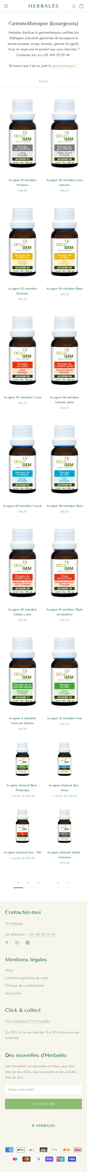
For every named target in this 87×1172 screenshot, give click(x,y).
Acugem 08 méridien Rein (64, 506)
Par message (14, 923)
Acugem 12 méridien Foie (64, 718)
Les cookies (13, 993)
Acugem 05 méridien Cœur (23, 397)
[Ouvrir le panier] (81, 6)
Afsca (9, 970)
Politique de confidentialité (24, 985)
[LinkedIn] (27, 942)
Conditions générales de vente (26, 977)
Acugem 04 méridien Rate (64, 288)
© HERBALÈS (43, 1126)
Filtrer (43, 81)
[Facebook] (6, 942)
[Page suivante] (68, 883)
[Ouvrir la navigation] (6, 6)
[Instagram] (17, 942)
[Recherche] (74, 6)
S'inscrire (43, 1104)
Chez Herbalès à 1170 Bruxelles (27, 1021)
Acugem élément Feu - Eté (22, 852)
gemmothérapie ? (64, 65)
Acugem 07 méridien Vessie (22, 506)
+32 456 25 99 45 (41, 934)
